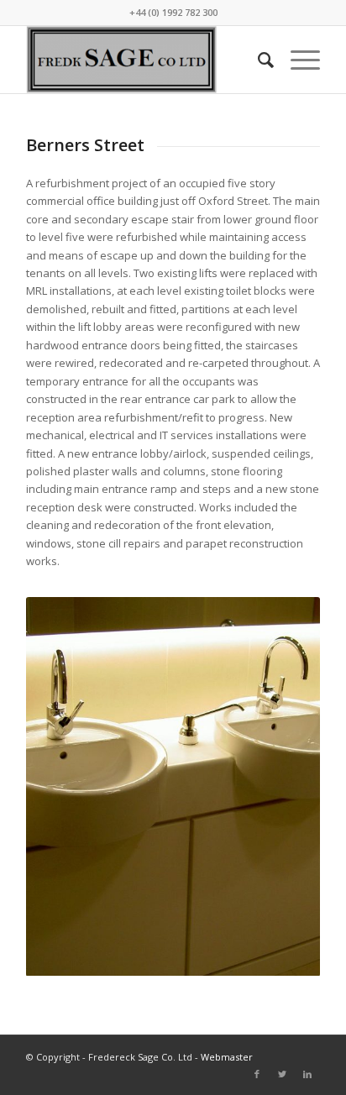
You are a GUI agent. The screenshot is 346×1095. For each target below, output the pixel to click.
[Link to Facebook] (257, 1074)
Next (282, 786)
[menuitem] (257, 59)
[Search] (257, 59)
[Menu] (297, 59)
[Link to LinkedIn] (307, 1074)
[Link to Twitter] (282, 1074)
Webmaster (227, 1056)
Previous (64, 786)
